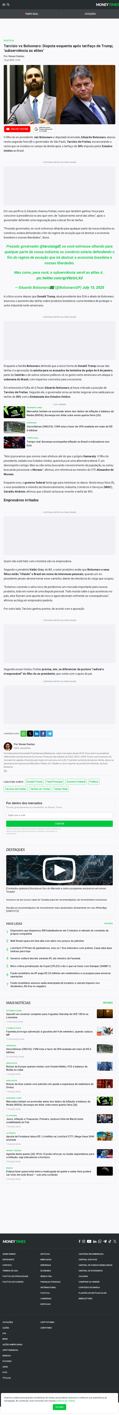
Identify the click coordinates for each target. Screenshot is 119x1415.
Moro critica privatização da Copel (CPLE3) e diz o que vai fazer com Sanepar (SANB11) (60, 966)
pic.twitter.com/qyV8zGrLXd (60, 278)
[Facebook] (79, 1241)
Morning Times (34, 407)
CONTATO (7, 1265)
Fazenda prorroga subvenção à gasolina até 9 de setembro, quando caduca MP (49, 1033)
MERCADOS (45, 1259)
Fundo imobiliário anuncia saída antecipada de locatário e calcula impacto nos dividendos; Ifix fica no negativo (55, 985)
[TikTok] (109, 1241)
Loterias (10, 1133)
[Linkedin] (94, 1241)
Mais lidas (14, 923)
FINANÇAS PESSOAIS (50, 1282)
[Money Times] (107, 4)
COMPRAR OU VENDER (89, 1282)
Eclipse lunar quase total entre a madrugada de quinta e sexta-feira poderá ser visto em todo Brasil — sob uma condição (48, 1173)
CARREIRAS (45, 1298)
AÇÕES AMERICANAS (12, 1344)
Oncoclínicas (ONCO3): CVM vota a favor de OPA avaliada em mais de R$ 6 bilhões (69, 428)
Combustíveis (13, 1028)
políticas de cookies (65, 1401)
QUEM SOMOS (8, 1254)
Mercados (11, 1063)
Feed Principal (54, 781)
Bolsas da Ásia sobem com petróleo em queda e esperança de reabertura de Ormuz (49, 1086)
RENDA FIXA (46, 1276)
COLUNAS (83, 1276)
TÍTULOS (6, 1378)
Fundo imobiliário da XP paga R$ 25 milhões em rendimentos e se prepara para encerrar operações (60, 975)
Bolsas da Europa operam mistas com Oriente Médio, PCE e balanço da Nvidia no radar (46, 1068)
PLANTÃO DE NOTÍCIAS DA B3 (92, 1293)
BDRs (5, 1339)
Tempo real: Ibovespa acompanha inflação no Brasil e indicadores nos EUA (68, 443)
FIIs (4, 1333)
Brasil (9, 1168)
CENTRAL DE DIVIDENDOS (91, 1271)
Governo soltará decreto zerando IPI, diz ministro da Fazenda (45, 958)
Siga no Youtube (19, 129)
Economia (11, 1115)
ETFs (4, 1372)
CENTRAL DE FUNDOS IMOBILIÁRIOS (95, 1265)
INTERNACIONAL (48, 1287)
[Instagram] (83, 1241)
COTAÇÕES (7, 1322)
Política (9, 40)
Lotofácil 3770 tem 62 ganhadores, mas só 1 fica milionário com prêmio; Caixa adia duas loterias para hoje (61, 950)
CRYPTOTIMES (47, 1322)
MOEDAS (6, 1355)
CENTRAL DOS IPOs (88, 1259)
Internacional (14, 1010)
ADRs (5, 1367)
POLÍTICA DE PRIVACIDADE (15, 1276)
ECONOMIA (45, 1271)
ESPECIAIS (45, 1304)
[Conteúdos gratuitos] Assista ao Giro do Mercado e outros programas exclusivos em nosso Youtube (56, 890)
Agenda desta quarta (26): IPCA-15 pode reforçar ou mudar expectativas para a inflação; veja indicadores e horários (50, 1156)
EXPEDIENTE (8, 1259)
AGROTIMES (46, 1328)
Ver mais (108, 923)
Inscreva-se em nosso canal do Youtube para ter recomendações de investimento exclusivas (56, 899)
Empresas (32, 423)
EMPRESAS (45, 1265)
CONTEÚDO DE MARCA (89, 1287)
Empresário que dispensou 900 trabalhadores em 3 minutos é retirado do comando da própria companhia (59, 932)
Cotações (90, 14)
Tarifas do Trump (40, 789)
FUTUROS (6, 1361)
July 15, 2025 (93, 287)
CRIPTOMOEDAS (10, 1350)
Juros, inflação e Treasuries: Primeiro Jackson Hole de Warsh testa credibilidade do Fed (44, 1121)
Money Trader (13, 1150)
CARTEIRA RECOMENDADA (91, 1254)
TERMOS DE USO (10, 1271)
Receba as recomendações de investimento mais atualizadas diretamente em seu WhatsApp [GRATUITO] (56, 909)
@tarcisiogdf (50, 246)
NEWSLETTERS (85, 1298)
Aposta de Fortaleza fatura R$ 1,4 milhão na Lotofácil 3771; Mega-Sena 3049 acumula (50, 1138)
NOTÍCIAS (45, 1254)
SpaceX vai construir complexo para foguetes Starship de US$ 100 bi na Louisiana (47, 1016)
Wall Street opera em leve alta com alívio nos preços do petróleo (47, 940)
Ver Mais (108, 1003)
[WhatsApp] (99, 1241)
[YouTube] (89, 1241)
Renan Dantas (16, 56)
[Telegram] (105, 1241)
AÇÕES (5, 1328)
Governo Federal (76, 781)
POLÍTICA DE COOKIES (12, 1282)
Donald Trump (34, 781)
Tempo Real (31, 14)
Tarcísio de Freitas (15, 789)
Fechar (59, 1407)
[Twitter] (114, 1241)
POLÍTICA (45, 1293)
